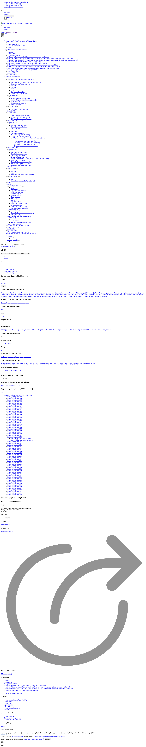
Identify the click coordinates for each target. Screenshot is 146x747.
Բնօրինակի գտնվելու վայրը (21, 222)
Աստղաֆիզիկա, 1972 (14, 408)
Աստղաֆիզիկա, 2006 (14, 464)
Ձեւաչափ (12, 168)
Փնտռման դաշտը (7, 244)
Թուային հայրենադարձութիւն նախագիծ (22, 69)
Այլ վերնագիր (15, 101)
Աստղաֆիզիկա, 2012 (14, 473)
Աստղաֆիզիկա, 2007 (14, 465)
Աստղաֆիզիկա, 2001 (14, 456)
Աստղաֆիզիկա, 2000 (14, 454)
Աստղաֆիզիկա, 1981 (14, 422)
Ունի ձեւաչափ (16, 195)
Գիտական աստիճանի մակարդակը (27, 142)
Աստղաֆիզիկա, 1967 (14, 400)
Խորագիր (12, 112)
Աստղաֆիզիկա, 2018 (14, 483)
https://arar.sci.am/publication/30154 (10, 385)
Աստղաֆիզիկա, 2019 (14, 485)
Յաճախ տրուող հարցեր (16, 46)
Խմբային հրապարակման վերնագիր (24, 100)
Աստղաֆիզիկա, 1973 (14, 409)
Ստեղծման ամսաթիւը (19, 152)
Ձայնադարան (12, 71)
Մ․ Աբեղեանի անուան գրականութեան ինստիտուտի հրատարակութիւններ (34, 66)
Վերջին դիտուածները (14, 233)
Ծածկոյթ (12, 122)
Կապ (9, 47)
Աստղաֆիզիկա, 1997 (14, 449)
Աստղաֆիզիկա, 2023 (14, 491)
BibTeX (6, 258)
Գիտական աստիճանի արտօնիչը (26, 146)
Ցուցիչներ (8, 76)
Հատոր (13, 85)
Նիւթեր (10, 236)
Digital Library (8, 370)
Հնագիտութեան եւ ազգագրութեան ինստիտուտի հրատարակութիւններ (33, 68)
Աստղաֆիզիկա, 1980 (14, 421)
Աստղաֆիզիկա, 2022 (14, 490)
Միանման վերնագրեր (19, 103)
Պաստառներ (12, 74)
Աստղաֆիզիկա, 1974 (14, 411)
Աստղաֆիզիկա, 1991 (14, 441)
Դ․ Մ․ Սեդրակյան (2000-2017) (62, 330)
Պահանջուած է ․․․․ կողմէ (19, 206)
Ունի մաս (14, 189)
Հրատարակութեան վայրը (20, 135)
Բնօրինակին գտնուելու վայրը (18, 232)
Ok (2, 742)
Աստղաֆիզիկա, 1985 (14, 429)
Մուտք (6, 20)
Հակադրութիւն (9, 16)
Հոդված (3, 283)
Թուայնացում (12, 230)
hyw (5, 12)
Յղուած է (14, 200)
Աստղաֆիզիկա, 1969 (14, 403)
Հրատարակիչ (12, 147)
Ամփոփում (15, 131)
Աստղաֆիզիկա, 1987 (14, 432)
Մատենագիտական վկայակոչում (23, 181)
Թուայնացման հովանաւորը (21, 136)
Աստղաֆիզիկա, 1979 (14, 419)
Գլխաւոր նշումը (13, 227)
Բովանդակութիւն (17, 133)
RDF (2, 392)
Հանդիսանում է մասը (18, 190)
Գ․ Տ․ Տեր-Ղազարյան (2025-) (103, 330)
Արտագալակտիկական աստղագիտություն (80, 363)
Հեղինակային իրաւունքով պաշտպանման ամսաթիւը (30, 158)
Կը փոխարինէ (16, 201)
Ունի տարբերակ (17, 192)
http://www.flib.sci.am (7, 531)
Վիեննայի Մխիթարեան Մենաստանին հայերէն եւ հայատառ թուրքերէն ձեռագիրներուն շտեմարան (42, 60)
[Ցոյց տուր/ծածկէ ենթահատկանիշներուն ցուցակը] (8, 95)
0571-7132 (4, 316)
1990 (2, 309)
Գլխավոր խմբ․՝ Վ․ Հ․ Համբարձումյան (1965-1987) (17, 330)
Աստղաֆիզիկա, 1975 (14, 413)
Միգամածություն (18, 363)
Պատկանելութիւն (15, 185)
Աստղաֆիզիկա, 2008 (14, 467)
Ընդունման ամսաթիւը (19, 155)
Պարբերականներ (13, 55)
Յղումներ (14, 198)
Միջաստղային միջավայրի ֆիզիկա (37, 363)
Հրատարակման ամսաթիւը (21, 165)
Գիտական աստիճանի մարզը (24, 144)
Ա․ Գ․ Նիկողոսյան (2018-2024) (83, 330)
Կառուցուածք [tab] (9, 273)
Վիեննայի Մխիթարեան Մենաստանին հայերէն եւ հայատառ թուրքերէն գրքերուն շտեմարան (40, 58)
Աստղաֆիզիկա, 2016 (14, 480)
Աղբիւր (9, 182)
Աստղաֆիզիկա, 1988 (14, 433)
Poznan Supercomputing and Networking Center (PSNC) (50, 736)
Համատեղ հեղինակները (19, 109)
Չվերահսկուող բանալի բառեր (21, 119)
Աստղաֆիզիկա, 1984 (14, 427)
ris (4, 256)
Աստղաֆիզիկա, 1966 (14, 398)
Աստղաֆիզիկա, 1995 (14, 446)
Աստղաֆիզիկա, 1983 (14, 425)
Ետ (2, 36)
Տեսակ (9, 166)
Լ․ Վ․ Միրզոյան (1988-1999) (43, 330)
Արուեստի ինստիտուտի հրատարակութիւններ (24, 61)
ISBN (12, 90)
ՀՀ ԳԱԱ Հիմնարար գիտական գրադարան (16, 357)
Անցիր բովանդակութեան (13, 5)
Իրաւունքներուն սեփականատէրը (19, 216)
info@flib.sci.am (5, 524)
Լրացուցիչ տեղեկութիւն (19, 93)
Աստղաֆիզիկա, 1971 (14, 406)
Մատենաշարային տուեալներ (18, 225)
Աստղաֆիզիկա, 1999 (14, 453)
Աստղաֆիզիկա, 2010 (14, 470)
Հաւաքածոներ (9, 49)
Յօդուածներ (11, 53)
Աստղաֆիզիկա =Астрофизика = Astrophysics (18, 395)
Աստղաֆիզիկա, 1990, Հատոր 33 (22, 440)
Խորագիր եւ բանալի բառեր (21, 117)
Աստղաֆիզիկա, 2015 (14, 478)
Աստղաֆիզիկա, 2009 (14, 469)
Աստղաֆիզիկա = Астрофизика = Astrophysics (15, 303)
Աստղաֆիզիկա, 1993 (14, 443)
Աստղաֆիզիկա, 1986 (14, 430)
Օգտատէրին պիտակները (20, 115)
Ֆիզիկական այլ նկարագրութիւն (22, 174)
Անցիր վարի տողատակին (13, 7)
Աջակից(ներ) (11, 111)
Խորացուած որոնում (8, 246)
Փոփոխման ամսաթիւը (19, 160)
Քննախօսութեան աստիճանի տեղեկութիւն (28, 138)
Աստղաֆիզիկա (6, 363)
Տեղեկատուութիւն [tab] (10, 271)
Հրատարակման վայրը (15, 120)
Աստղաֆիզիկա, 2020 (14, 486)
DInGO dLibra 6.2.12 (17, 736)
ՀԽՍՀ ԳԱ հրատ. (6, 343)
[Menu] (1, 10)
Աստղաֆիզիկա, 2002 (14, 457)
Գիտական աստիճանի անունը (25, 141)
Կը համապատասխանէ (19, 208)
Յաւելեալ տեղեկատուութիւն (34, 739)
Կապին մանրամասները (12, 719)
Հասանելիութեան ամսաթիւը (21, 162)
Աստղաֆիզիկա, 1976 (14, 414)
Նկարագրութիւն (13, 44)
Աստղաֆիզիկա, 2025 (14, 494)
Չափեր (13, 171)
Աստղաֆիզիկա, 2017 (14, 481)
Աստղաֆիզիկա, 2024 (14, 493)
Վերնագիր (13, 95)
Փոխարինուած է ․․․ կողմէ (20, 203)
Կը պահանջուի (16, 205)
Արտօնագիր (15, 214)
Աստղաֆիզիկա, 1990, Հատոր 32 (22, 438)
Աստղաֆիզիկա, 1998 (14, 451)
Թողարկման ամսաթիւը (19, 157)
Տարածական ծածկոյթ (19, 125)
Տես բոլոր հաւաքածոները (13, 693)
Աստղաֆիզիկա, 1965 (14, 396)
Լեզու (9, 184)
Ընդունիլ (47, 739)
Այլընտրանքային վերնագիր (21, 98)
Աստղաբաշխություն (57, 363)
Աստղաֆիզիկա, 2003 (14, 459)
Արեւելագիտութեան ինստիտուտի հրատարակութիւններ (27, 63)
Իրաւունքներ (14, 209)
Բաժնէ (9, 17)
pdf (1, 350)
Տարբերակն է (16, 193)
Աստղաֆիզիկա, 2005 (14, 462)
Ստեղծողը (13, 106)
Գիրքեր (10, 52)
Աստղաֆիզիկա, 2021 (14, 488)
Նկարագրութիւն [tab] (10, 269)
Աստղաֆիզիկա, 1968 (14, 401)
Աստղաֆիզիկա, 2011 (14, 472)
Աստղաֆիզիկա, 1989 (14, 435)
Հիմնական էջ (6, 674)
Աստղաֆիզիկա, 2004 (14, 461)
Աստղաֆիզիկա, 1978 (14, 417)
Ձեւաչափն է (15, 197)
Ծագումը (12, 217)
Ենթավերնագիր (16, 104)
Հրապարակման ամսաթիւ (20, 84)
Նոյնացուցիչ (13, 176)
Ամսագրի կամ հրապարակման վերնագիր (26, 82)
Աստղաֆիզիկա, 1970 (14, 404)
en (9, 12)
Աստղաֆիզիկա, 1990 (14, 437)
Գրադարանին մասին (12, 41)
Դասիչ (13, 179)
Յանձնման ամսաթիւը (19, 154)
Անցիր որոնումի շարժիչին (13, 3)
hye (8, 12)
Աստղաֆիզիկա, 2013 (14, 475)
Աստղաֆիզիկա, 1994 (14, 445)
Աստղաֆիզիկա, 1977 (14, 416)
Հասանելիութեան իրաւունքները (22, 213)
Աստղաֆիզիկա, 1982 (14, 424)
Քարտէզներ (11, 73)
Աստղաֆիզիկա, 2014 (14, 477)
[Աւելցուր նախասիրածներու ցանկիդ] (1, 261)
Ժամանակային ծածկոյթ (19, 127)
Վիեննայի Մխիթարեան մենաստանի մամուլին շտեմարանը (28, 57)
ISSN (12, 88)
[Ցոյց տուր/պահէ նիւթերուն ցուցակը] (36, 41)
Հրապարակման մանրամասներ (21, 79)
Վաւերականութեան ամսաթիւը (22, 163)
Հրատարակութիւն (14, 224)
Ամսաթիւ (12, 149)
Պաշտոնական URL (18, 92)
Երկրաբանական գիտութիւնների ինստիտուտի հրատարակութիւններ (32, 65)
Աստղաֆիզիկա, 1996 (14, 448)
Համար (13, 87)
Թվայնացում (15, 221)
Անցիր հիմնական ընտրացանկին (16, 2)
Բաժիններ (11, 229)
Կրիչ (12, 173)
